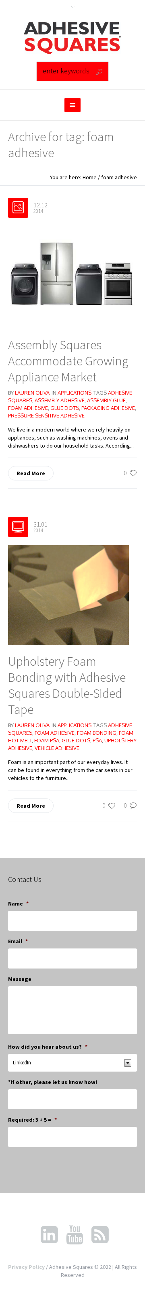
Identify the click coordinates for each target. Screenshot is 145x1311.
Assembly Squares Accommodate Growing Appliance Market (68, 361)
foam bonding (96, 732)
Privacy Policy (26, 1266)
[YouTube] (74, 1235)
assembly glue (106, 400)
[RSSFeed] (100, 1235)
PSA (97, 740)
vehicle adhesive (57, 748)
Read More (31, 473)
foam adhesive (28, 408)
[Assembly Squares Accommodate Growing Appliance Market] (72, 276)
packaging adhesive (108, 408)
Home (90, 177)
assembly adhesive (60, 400)
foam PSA (46, 740)
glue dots (64, 408)
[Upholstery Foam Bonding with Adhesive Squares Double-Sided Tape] (68, 594)
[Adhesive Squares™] (72, 38)
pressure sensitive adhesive (46, 415)
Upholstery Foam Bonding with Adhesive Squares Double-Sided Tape (67, 685)
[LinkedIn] (49, 1235)
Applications (74, 392)
